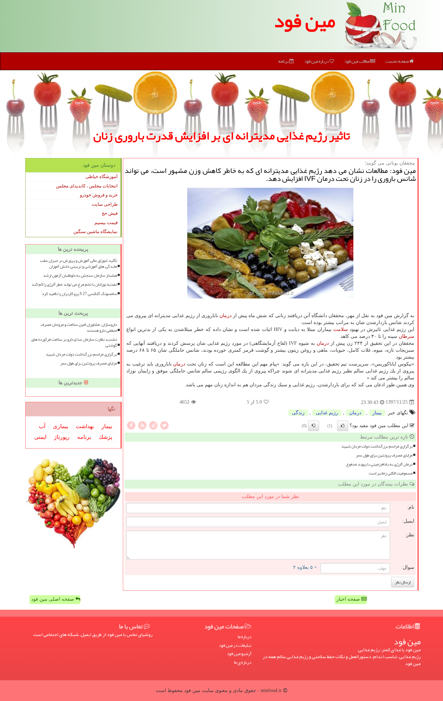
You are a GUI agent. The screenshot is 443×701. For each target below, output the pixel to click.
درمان (225, 315)
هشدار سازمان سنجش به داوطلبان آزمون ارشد (80, 275)
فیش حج (110, 213)
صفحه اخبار (348, 599)
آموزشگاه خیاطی (101, 176)
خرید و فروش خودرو (99, 194)
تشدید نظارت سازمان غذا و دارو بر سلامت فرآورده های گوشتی (74, 342)
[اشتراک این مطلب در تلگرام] (153, 424)
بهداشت (85, 426)
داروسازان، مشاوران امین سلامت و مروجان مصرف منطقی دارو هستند (78, 327)
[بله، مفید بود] (342, 426)
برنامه (283, 61)
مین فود (304, 20)
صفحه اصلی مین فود (53, 599)
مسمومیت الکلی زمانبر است (391, 473)
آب (42, 426)
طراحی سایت (105, 204)
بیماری (60, 426)
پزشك (105, 437)
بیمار (377, 412)
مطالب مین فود (357, 61)
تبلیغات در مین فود (235, 645)
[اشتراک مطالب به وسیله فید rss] (142, 424)
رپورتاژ (62, 437)
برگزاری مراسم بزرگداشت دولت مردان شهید (377, 446)
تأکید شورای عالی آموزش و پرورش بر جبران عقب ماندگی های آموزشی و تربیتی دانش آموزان (78, 263)
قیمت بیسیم (106, 222)
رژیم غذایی (327, 412)
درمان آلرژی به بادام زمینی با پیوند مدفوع (379, 464)
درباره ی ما (242, 662)
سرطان (406, 336)
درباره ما (244, 637)
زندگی (298, 412)
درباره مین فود (316, 61)
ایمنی (40, 437)
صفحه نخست (397, 61)
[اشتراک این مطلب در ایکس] (164, 424)
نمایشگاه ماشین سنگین (95, 231)
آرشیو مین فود (239, 654)
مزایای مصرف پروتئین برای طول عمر (384, 455)
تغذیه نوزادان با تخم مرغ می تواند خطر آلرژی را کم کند (74, 284)
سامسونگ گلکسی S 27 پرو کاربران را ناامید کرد (79, 294)
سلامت (340, 329)
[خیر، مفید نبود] (313, 426)
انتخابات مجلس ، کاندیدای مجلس (87, 185)
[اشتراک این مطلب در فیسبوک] (131, 424)
